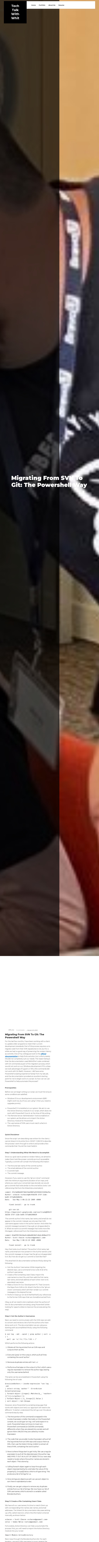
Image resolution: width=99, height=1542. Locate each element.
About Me (51, 5)
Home (33, 5)
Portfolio (42, 5)
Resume (61, 5)
